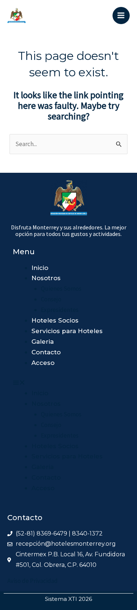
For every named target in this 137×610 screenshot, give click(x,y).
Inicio (39, 267)
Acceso (42, 362)
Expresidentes (60, 310)
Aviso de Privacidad (32, 581)
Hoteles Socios (55, 320)
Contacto (46, 352)
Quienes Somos (61, 289)
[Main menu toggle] (121, 15)
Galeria (42, 341)
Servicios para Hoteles (67, 331)
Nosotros (46, 278)
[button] (58, 382)
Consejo (51, 299)
